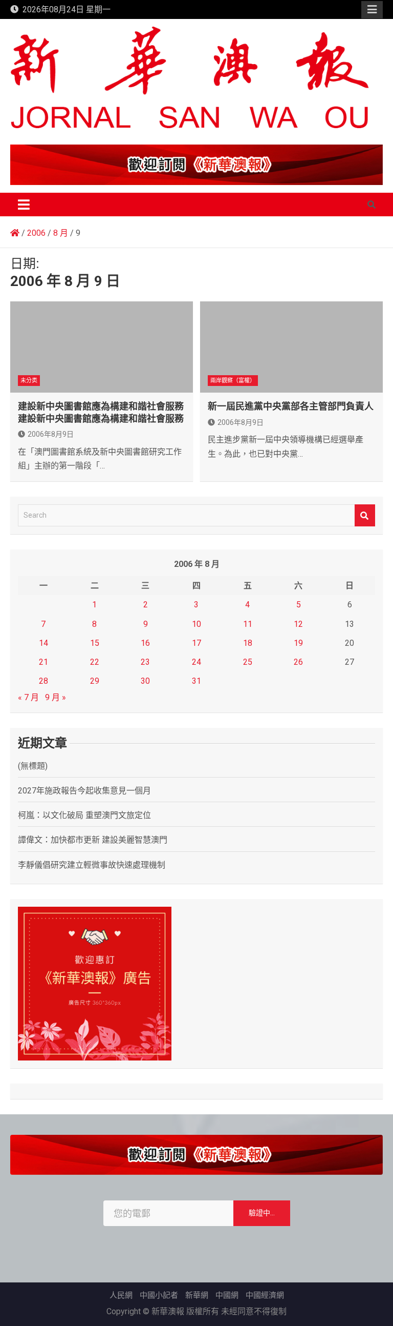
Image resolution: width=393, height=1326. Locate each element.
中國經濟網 (265, 1295)
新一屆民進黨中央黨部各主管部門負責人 (291, 406)
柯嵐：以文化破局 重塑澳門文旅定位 (84, 815)
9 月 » (55, 697)
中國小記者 (159, 1295)
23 (145, 662)
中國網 (226, 1295)
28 (43, 681)
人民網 (121, 1295)
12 (298, 624)
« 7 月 (28, 697)
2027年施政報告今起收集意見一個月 (84, 790)
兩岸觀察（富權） (232, 380)
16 (145, 643)
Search (365, 515)
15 (94, 643)
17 (196, 643)
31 (196, 681)
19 (298, 643)
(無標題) (33, 766)
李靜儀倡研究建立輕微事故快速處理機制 (91, 865)
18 (247, 643)
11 (247, 624)
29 (94, 681)
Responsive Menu (372, 9)
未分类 (28, 380)
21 (43, 662)
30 (145, 681)
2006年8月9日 (51, 434)
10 (196, 624)
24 (196, 662)
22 (94, 662)
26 (298, 662)
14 (43, 643)
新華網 (196, 1295)
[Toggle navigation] (23, 204)
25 (247, 662)
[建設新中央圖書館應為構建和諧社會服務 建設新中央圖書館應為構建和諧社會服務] (101, 347)
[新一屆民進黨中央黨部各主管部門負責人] (291, 347)
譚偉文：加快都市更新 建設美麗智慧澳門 (92, 840)
